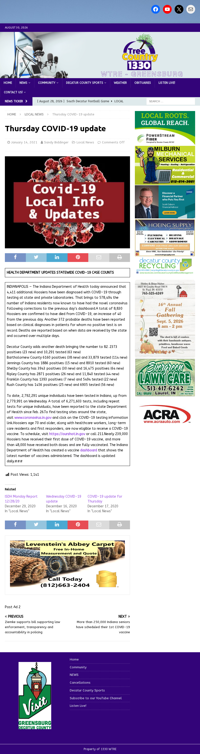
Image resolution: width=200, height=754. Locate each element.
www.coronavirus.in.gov (32, 418)
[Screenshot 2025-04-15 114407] (165, 394)
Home (8, 82)
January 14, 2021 (24, 142)
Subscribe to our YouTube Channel (96, 698)
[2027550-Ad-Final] (165, 215)
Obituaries (142, 82)
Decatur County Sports (84, 82)
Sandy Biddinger (56, 142)
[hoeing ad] (165, 254)
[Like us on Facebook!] (155, 9)
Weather (120, 82)
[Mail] (190, 9)
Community (46, 82)
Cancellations (80, 682)
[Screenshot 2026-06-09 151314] (165, 271)
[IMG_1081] (165, 182)
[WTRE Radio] (100, 75)
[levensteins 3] (67, 587)
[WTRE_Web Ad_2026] (165, 142)
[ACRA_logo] (164, 421)
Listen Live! (167, 82)
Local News (85, 142)
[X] (179, 9)
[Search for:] (170, 101)
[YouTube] (167, 9)
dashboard (88, 450)
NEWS (23, 82)
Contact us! (13, 92)
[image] (165, 355)
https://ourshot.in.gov (67, 434)
